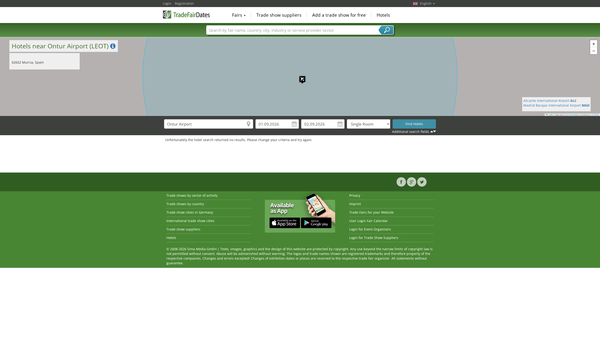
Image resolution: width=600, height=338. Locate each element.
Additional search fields (410, 131)
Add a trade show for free (339, 15)
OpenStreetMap (572, 115)
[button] (300, 76)
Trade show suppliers (278, 15)
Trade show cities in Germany (189, 212)
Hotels (383, 15)
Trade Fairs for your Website (371, 212)
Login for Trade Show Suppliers (373, 237)
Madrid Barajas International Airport (556, 105)
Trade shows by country (185, 204)
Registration (184, 3)
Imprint (355, 204)
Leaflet (550, 115)
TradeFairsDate (186, 14)
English (426, 3)
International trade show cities (190, 221)
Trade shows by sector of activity (192, 195)
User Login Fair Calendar (368, 221)
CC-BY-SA (595, 115)
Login (167, 3)
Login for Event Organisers (370, 229)
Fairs (237, 15)
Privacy (354, 195)
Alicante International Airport (550, 100)
